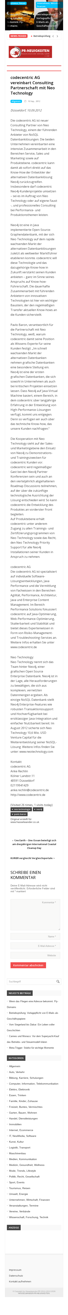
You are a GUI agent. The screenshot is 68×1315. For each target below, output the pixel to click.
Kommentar (49, 902)
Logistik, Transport (19, 1147)
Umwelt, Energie (18, 1194)
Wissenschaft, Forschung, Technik (28, 1217)
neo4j (39, 809)
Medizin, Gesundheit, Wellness (26, 1164)
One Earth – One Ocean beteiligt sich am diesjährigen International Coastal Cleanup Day (34, 844)
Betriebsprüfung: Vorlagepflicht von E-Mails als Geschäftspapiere (47, 20)
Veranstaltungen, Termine (23, 1205)
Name (52, 936)
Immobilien (15, 1124)
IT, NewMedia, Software (22, 1135)
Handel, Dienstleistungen (23, 1118)
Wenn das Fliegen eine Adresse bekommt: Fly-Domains (17, 20)
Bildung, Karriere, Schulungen (26, 1077)
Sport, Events (16, 1182)
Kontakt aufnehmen (20, 1281)
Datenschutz (16, 1275)
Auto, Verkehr (17, 1072)
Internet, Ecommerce (21, 1130)
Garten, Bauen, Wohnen (23, 1112)
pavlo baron (20, 814)
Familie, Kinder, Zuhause (23, 1101)
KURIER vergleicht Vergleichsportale (32, 858)
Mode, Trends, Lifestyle (22, 1170)
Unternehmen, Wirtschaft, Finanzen (49, 5)
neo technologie (22, 809)
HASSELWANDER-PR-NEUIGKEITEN (34, 1293)
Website (51, 955)
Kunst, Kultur (16, 1141)
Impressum (15, 1269)
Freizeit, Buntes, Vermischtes (25, 1106)
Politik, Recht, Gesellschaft (24, 1176)
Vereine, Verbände (19, 1211)
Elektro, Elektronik (19, 1089)
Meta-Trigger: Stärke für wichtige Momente (31, 1047)
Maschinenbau (17, 1153)
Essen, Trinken (17, 1095)
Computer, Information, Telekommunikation (33, 1083)
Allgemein (16, 101)
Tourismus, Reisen (17, 3)
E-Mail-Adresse (47, 946)
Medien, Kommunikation (23, 1159)
